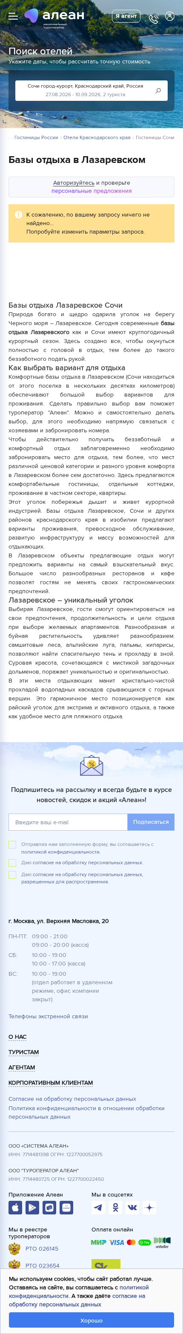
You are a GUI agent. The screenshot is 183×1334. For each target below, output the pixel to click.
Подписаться (151, 822)
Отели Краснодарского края (97, 137)
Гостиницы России (36, 137)
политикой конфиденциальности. (61, 852)
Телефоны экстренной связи (48, 1016)
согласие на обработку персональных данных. (88, 863)
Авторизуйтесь (73, 182)
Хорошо (91, 1320)
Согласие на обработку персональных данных (72, 1099)
